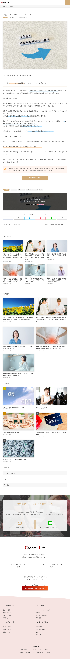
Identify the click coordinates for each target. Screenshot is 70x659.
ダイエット (14, 189)
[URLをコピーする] (62, 218)
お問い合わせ (24, 649)
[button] (8, 218)
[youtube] (36, 646)
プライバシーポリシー (35, 649)
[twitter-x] (32, 646)
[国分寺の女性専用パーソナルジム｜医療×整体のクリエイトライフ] (5, 2)
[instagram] (34, 646)
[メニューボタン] (67, 2)
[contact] (38, 646)
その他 (6, 17)
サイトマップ (46, 649)
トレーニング (21, 189)
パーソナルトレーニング (32, 189)
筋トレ (40, 189)
